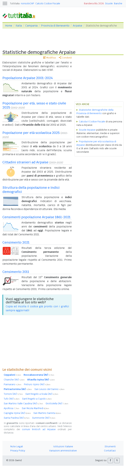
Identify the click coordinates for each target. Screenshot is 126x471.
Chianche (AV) (14, 379)
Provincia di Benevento (55, 25)
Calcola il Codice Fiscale (92, 121)
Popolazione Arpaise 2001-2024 (27, 78)
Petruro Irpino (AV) (37, 384)
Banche (118, 3)
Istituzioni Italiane (63, 446)
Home (8, 25)
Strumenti (110, 446)
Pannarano (12, 384)
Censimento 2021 (16, 242)
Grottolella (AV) (57, 403)
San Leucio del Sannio (49, 389)
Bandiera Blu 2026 (94, 3)
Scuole (109, 3)
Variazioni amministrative (63, 450)
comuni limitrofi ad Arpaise (38, 429)
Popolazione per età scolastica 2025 (31, 133)
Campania (31, 25)
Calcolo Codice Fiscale (47, 3)
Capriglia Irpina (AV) (17, 413)
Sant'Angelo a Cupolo (37, 398)
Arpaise (77, 25)
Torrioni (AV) (13, 393)
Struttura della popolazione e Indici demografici (31, 189)
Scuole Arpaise (87, 129)
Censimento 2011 (15, 272)
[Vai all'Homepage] (20, 15)
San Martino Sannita (47, 413)
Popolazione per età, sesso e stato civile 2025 (34, 105)
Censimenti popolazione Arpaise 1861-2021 (36, 217)
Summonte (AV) (43, 417)
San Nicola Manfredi (35, 408)
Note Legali (16, 446)
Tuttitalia (15, 3)
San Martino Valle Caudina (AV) (23, 403)
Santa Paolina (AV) (17, 417)
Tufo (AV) (12, 398)
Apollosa (11, 408)
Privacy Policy (17, 450)
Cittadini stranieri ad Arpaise (25, 162)
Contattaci (110, 450)
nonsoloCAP (27, 3)
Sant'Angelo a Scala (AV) (41, 393)
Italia (19, 25)
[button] (110, 460)
